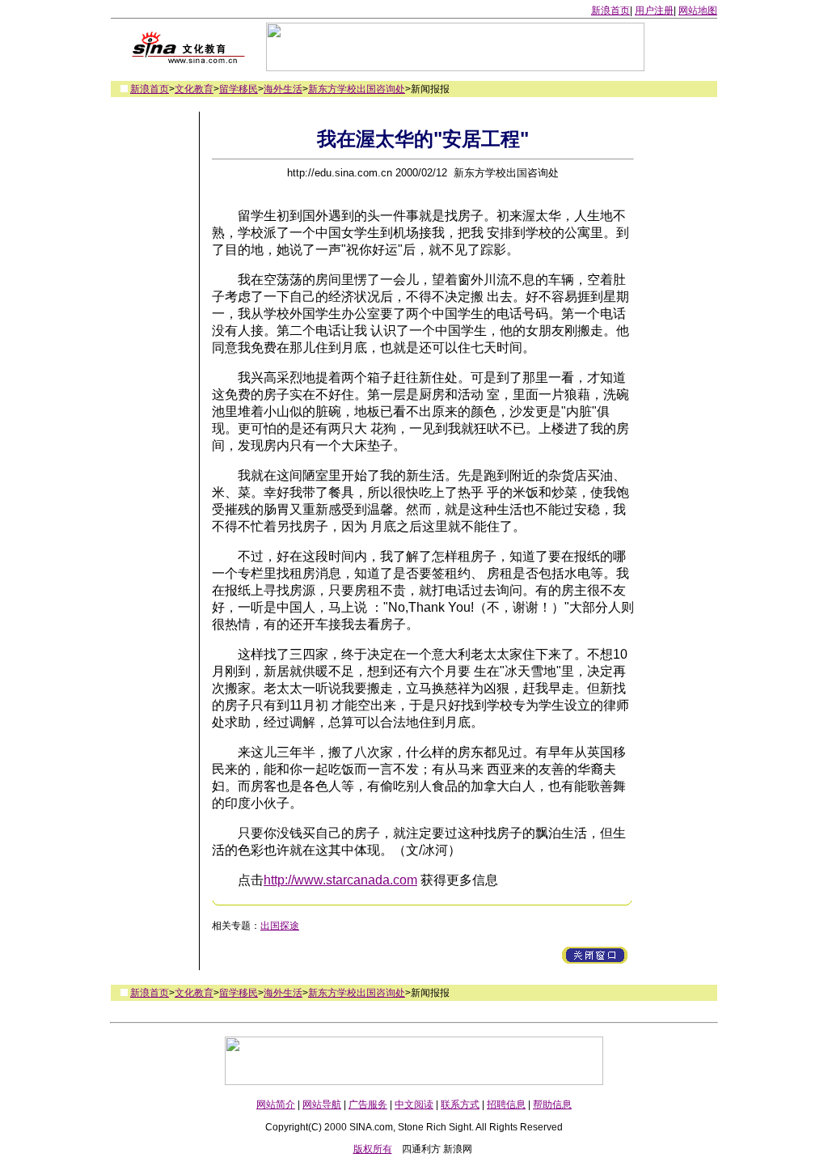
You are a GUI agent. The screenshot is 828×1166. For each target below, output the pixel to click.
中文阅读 (414, 1104)
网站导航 (321, 1104)
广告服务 (368, 1104)
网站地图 (697, 10)
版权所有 (372, 1149)
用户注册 (654, 10)
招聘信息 (506, 1104)
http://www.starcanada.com (340, 880)
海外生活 (283, 89)
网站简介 (275, 1104)
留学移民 (238, 89)
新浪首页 (610, 10)
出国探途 (279, 925)
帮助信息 (552, 1104)
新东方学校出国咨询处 (356, 89)
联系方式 (460, 1104)
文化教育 (194, 89)
